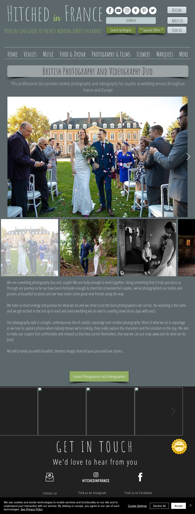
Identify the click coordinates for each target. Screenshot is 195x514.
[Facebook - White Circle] (110, 10)
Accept (178, 506)
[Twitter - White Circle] (153, 10)
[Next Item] (188, 157)
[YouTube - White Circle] (118, 10)
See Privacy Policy (32, 509)
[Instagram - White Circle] (127, 10)
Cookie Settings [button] (137, 506)
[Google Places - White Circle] (135, 10)
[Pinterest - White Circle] (144, 10)
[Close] (190, 505)
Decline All (159, 506)
